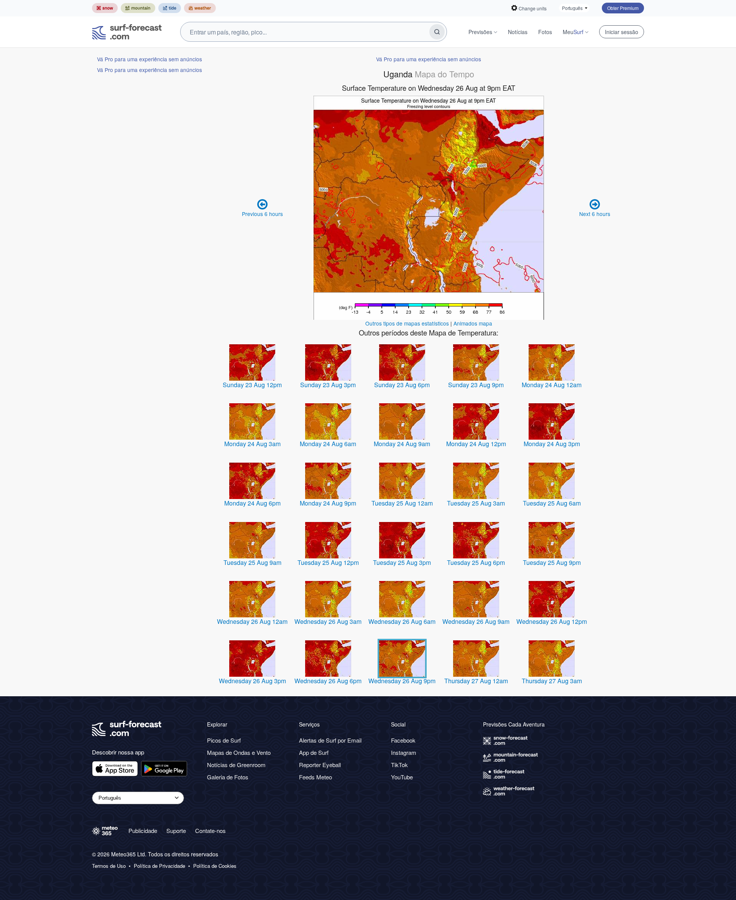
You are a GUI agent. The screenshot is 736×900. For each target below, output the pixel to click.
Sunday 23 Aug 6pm (402, 384)
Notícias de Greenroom (236, 765)
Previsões (480, 32)
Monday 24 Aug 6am (328, 443)
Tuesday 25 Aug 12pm (328, 562)
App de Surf (314, 752)
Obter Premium (623, 8)
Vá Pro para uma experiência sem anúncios (149, 59)
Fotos (545, 32)
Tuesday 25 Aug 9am (252, 562)
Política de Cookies (215, 865)
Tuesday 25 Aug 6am (552, 503)
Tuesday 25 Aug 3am (476, 503)
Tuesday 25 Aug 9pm (552, 562)
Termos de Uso (109, 865)
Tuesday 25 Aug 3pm (402, 562)
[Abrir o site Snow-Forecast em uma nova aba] (105, 8)
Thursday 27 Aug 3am (552, 680)
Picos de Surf (224, 740)
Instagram (403, 752)
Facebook (403, 740)
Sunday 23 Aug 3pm (328, 384)
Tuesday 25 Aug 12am (402, 503)
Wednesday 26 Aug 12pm (551, 621)
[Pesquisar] (437, 31)
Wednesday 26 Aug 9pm (401, 680)
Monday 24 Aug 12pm (476, 443)
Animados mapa (472, 323)
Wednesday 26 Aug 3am (327, 621)
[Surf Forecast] (127, 31)
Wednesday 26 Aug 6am (401, 621)
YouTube (402, 777)
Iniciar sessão (621, 32)
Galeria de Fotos (227, 777)
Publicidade (142, 830)
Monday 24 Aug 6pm (252, 503)
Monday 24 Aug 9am (402, 443)
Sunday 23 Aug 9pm (476, 384)
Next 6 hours (594, 214)
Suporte (176, 830)
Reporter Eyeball (320, 765)
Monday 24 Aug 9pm (328, 503)
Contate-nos (210, 830)
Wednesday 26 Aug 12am (252, 621)
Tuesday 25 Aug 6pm (476, 562)
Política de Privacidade (159, 865)
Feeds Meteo (315, 777)
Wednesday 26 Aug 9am (475, 621)
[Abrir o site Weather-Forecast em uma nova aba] (200, 8)
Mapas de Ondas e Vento (239, 752)
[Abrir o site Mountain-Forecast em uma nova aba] (138, 8)
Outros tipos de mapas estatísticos (407, 323)
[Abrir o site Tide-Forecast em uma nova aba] (169, 8)
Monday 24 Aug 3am (252, 443)
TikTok (399, 765)
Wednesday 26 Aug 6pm (327, 680)
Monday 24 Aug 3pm (552, 443)
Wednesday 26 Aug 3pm (252, 680)
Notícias (517, 32)
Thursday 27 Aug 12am (476, 680)
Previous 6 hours (262, 214)
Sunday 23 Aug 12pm (252, 384)
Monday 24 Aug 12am (552, 384)
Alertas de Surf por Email (330, 740)
